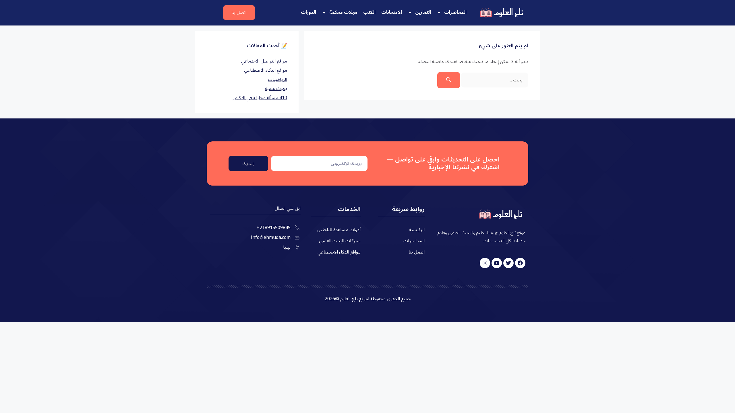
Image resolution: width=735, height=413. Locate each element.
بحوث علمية (276, 88)
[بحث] (448, 80)
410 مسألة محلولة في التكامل (259, 98)
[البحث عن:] (494, 80)
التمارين (423, 12)
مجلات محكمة (343, 12)
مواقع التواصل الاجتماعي (264, 61)
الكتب (369, 12)
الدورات (308, 12)
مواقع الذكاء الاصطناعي (265, 70)
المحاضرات (455, 12)
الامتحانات (391, 12)
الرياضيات (277, 79)
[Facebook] (520, 263)
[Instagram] (485, 263)
